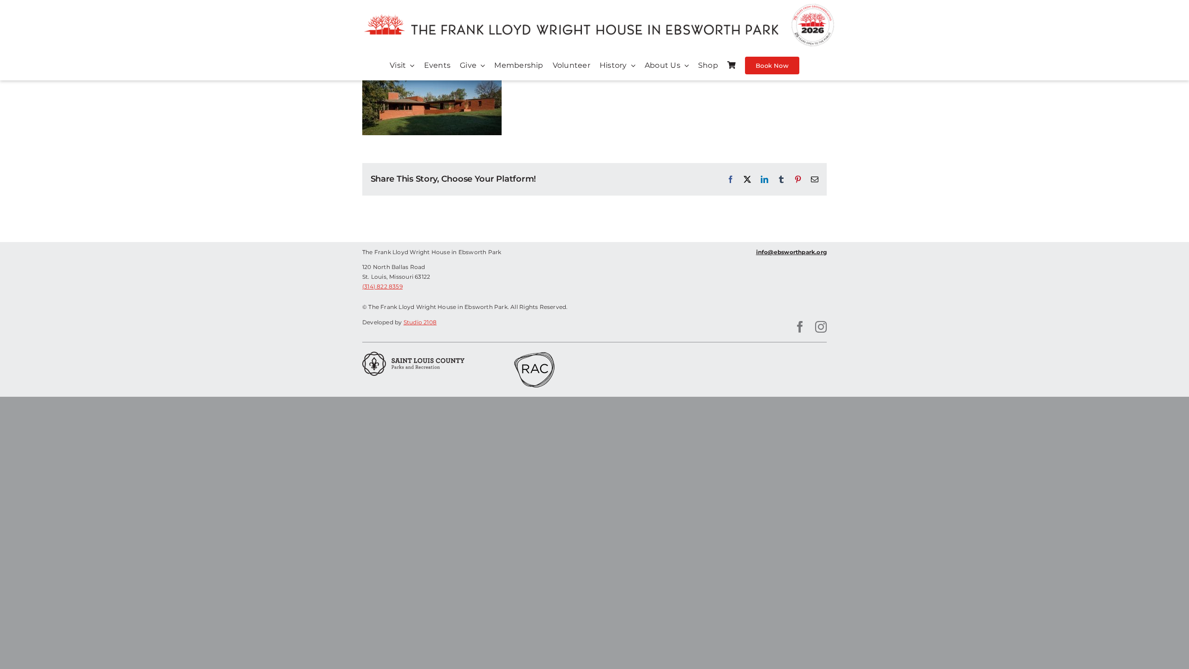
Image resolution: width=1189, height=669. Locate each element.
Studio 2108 (420, 322)
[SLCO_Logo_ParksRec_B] (413, 355)
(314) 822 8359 (382, 286)
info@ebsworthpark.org (791, 252)
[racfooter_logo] (534, 355)
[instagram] (821, 327)
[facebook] (800, 327)
